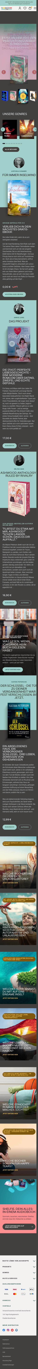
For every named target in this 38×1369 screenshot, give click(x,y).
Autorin (25, 446)
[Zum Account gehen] (20, 8)
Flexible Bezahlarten (9, 1318)
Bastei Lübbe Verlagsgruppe (16, 1261)
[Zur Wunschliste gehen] (25, 8)
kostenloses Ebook (14, 294)
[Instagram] (8, 1330)
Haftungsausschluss (8, 1348)
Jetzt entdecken (12, 669)
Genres (6, 1272)
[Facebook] (4, 1330)
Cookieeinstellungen (8, 1365)
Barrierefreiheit (7, 1356)
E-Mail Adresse (20, 1333)
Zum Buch (9, 445)
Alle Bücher (11, 149)
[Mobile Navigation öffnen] (35, 8)
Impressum (6, 1339)
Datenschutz (6, 1344)
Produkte (7, 1267)
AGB (4, 1352)
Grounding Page (7, 1360)
